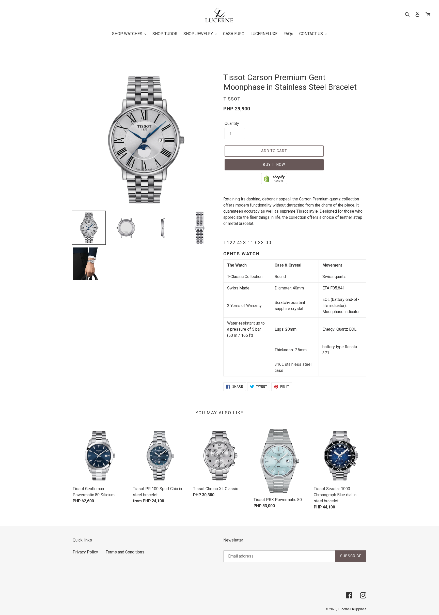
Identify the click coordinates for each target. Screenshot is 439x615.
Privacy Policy (85, 552)
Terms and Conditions (125, 552)
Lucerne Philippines (352, 609)
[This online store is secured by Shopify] (274, 182)
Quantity (232, 123)
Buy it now (274, 165)
